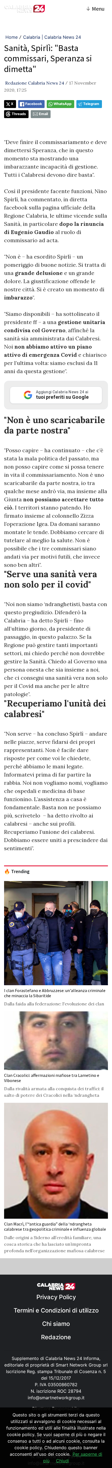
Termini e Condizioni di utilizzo (56, 1310)
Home (11, 37)
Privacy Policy (56, 1297)
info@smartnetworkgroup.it (56, 1397)
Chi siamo (56, 1323)
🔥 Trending (17, 871)
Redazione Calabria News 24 (34, 83)
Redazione (56, 1337)
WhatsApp (62, 104)
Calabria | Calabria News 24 (52, 37)
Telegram (91, 104)
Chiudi (62, 1460)
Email (43, 114)
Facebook (33, 104)
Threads (19, 114)
